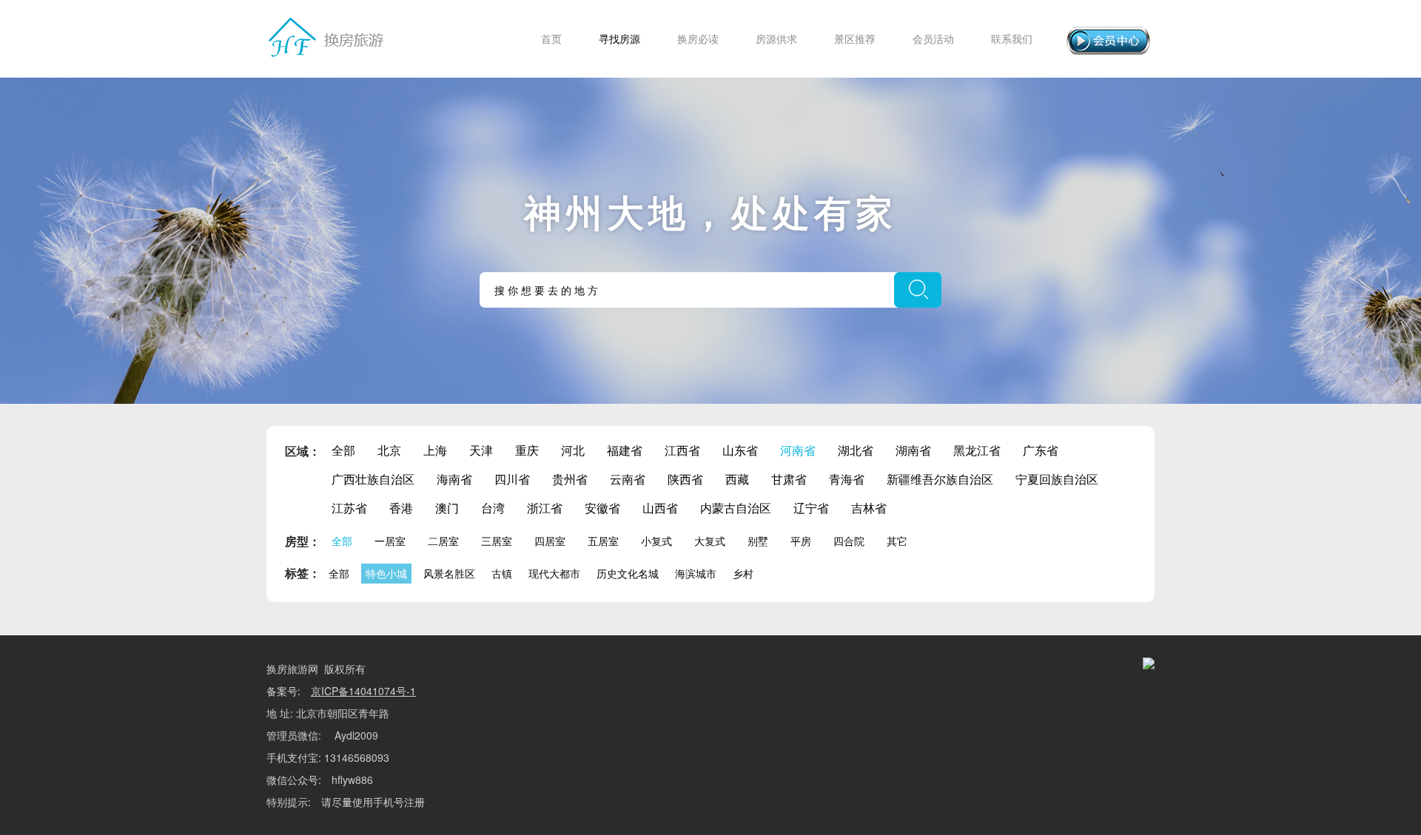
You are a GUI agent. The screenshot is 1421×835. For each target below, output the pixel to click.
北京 (389, 450)
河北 (573, 450)
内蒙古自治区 (735, 507)
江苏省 (349, 507)
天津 (481, 450)
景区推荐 (855, 38)
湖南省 (913, 450)
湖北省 (855, 450)
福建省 (624, 450)
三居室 (496, 540)
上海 (435, 450)
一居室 (390, 540)
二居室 (443, 540)
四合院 (848, 540)
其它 (897, 540)
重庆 (527, 450)
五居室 (603, 540)
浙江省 (544, 507)
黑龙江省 (977, 450)
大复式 (709, 540)
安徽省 (602, 507)
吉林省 (869, 507)
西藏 (737, 478)
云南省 (627, 478)
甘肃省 (789, 478)
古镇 (501, 573)
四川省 (512, 478)
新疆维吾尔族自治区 (940, 478)
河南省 (798, 450)
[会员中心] (1108, 40)
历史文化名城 (628, 573)
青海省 (846, 478)
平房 (800, 540)
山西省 (660, 507)
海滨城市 (695, 573)
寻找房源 (619, 38)
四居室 (549, 540)
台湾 (493, 507)
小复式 (656, 540)
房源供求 (776, 38)
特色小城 (386, 573)
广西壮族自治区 (373, 478)
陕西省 (685, 478)
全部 (343, 450)
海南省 (454, 478)
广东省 (1040, 450)
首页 (551, 38)
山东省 (740, 450)
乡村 (743, 573)
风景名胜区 (449, 573)
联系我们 (1011, 38)
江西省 (682, 450)
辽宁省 (811, 507)
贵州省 (570, 478)
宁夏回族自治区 (1056, 478)
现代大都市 (554, 573)
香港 (401, 507)
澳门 (447, 507)
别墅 (758, 540)
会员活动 (933, 38)
